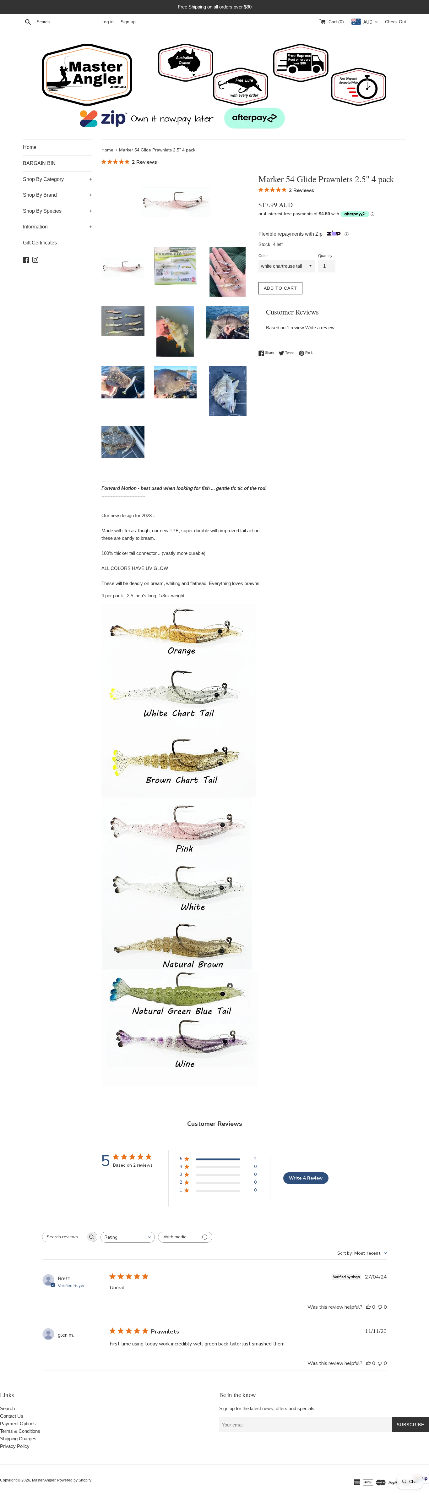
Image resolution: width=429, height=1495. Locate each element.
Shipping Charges (18, 1438)
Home (29, 147)
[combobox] (127, 1237)
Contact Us (11, 1416)
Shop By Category (57, 179)
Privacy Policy (15, 1446)
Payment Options (18, 1423)
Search (7, 1408)
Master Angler (43, 1480)
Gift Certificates (40, 242)
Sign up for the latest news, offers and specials (266, 1408)
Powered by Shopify (74, 1480)
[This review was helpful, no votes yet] (368, 1307)
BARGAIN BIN (39, 163)
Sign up (128, 21)
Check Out (395, 21)
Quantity (325, 256)
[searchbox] (64, 1237)
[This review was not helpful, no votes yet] (380, 1307)
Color (263, 256)
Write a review (319, 327)
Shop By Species (57, 211)
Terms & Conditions (20, 1431)
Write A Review (306, 1178)
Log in (107, 21)
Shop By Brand (57, 195)
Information (57, 226)
